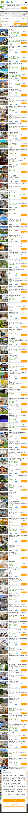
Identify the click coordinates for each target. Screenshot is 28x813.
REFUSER (14, 808)
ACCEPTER (14, 800)
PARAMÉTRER (14, 804)
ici (3, 796)
